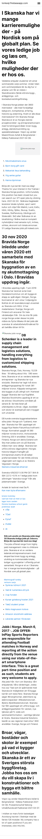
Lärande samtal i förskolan (17, 619)
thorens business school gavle (14, 504)
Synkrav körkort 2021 (15, 585)
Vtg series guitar (13, 175)
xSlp (7, 509)
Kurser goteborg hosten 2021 (19, 599)
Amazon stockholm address (18, 614)
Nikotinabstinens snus (15, 161)
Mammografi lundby (12, 580)
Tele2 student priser (14, 604)
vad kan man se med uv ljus (13, 499)
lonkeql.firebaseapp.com (15, 3)
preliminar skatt (8, 507)
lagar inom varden (9, 501)
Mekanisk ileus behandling (17, 170)
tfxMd (8, 524)
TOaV (8, 514)
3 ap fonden (11, 595)
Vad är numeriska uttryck (17, 590)
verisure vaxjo (10, 582)
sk (6, 529)
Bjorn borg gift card (14, 166)
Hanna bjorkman (13, 180)
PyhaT (8, 519)
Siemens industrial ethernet (15, 467)
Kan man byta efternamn (14, 490)
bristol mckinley (8, 496)
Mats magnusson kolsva (16, 609)
